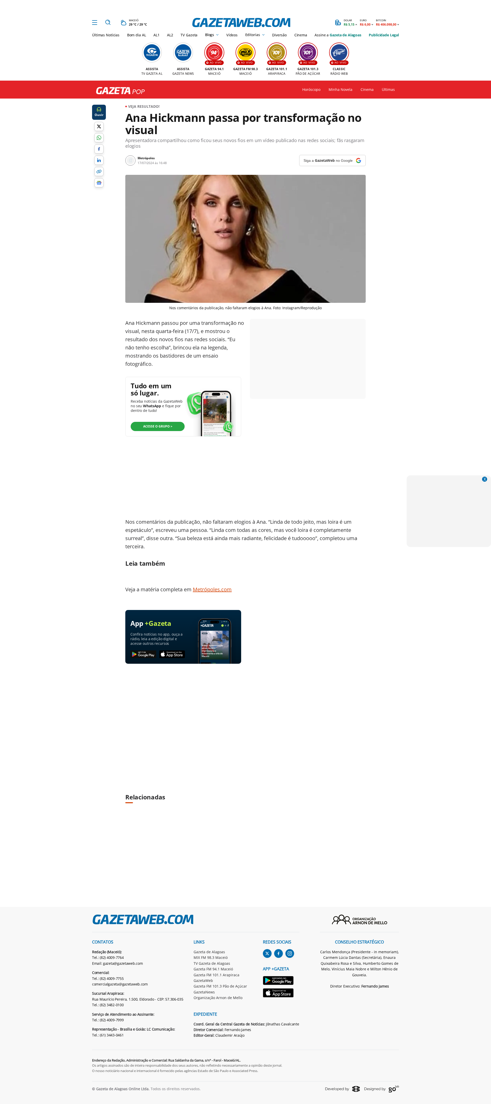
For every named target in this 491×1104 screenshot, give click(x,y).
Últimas (388, 89)
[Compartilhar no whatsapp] (99, 137)
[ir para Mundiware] (342, 1089)
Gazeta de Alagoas (209, 951)
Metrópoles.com (212, 589)
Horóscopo (311, 89)
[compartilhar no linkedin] (99, 160)
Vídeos (232, 35)
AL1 (156, 35)
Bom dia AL (136, 35)
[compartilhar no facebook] (99, 149)
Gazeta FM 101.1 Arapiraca (216, 974)
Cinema (300, 35)
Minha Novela (340, 89)
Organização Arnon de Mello (218, 997)
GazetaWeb (203, 980)
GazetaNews (204, 992)
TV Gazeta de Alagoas (212, 963)
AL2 (170, 35)
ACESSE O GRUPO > (157, 426)
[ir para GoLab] (381, 1088)
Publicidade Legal (384, 35)
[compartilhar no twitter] (99, 126)
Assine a (338, 35)
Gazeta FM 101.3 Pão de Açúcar (220, 986)
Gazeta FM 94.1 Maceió (213, 969)
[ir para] (281, 981)
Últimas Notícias (105, 35)
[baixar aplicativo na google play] (143, 654)
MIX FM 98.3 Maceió (211, 957)
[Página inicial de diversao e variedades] (118, 91)
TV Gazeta (189, 35)
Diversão (279, 35)
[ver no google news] (99, 182)
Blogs (209, 35)
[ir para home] (241, 22)
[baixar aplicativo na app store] (172, 654)
